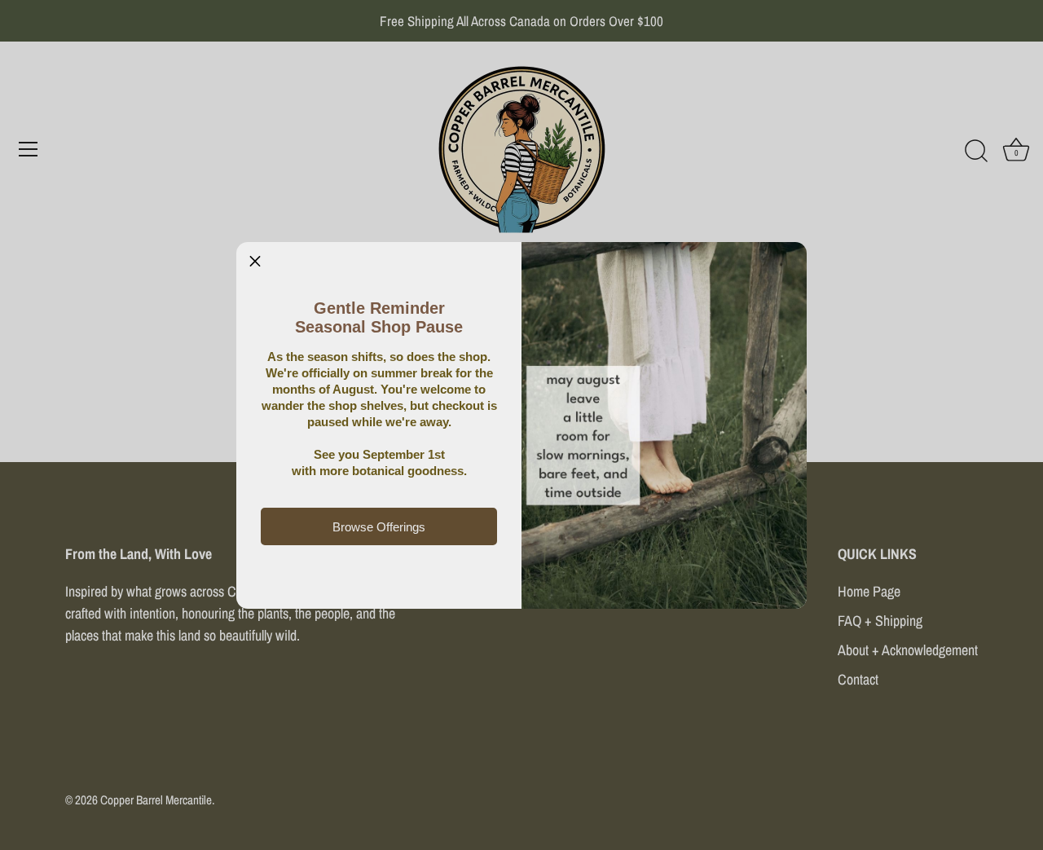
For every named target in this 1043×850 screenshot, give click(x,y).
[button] (255, 260)
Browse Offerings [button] (378, 527)
